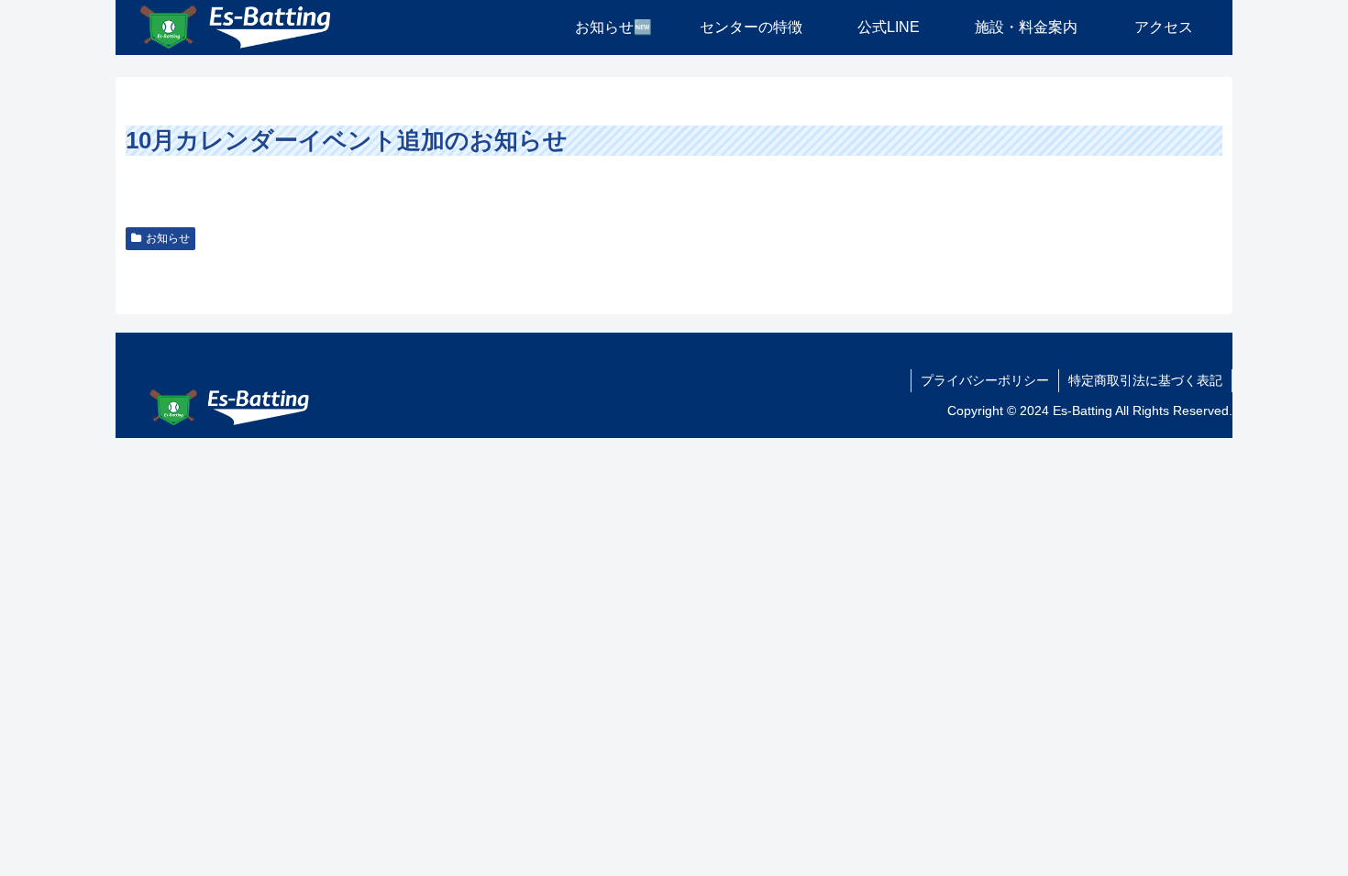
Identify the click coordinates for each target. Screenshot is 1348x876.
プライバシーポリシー (985, 380)
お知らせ (168, 238)
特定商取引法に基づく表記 (1145, 380)
